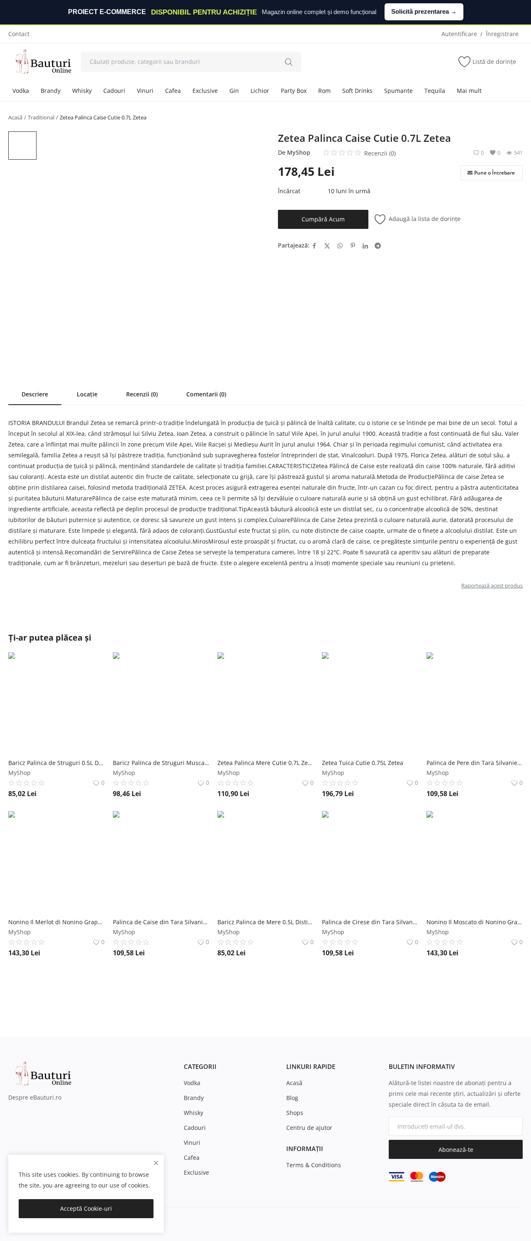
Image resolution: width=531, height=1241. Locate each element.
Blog (292, 1098)
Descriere (35, 394)
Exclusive (205, 91)
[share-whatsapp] (340, 245)
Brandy (51, 91)
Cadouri (114, 91)
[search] (289, 61)
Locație (87, 394)
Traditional (41, 117)
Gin (234, 91)
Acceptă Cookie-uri (86, 1208)
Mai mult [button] (469, 91)
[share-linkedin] (365, 245)
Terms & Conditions (313, 1165)
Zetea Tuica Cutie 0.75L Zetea (362, 763)
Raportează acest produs (492, 585)
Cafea (173, 91)
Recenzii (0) (142, 394)
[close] (156, 1163)
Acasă (15, 117)
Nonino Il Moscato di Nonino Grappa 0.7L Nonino (474, 922)
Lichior (260, 91)
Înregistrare (502, 34)
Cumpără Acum (323, 219)
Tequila (434, 91)
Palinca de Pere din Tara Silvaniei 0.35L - (474, 763)
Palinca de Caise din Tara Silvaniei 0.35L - (161, 922)
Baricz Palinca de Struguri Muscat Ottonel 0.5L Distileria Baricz (161, 763)
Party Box (294, 91)
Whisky (82, 91)
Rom (324, 91)
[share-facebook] (314, 245)
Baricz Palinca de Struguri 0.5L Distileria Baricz (56, 763)
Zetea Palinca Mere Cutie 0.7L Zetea (265, 763)
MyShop (298, 152)
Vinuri (145, 91)
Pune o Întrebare (494, 172)
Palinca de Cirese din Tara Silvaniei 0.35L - (370, 922)
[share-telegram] (378, 245)
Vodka (20, 91)
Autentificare (459, 34)
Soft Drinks (357, 91)
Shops (294, 1113)
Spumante (398, 91)
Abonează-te (455, 1150)
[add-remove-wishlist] (92, 664)
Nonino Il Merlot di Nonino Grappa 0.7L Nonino (56, 922)
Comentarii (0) (206, 394)
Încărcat (289, 191)
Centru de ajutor (309, 1128)
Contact (18, 34)
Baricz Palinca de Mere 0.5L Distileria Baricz (265, 922)
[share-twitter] (327, 245)
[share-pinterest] (353, 245)
